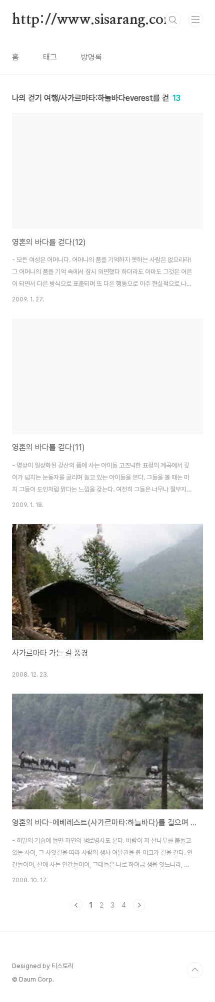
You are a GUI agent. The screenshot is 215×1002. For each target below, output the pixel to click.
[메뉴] (195, 19)
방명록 (91, 57)
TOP (195, 970)
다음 (139, 905)
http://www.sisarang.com (94, 20)
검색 (173, 19)
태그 (50, 57)
